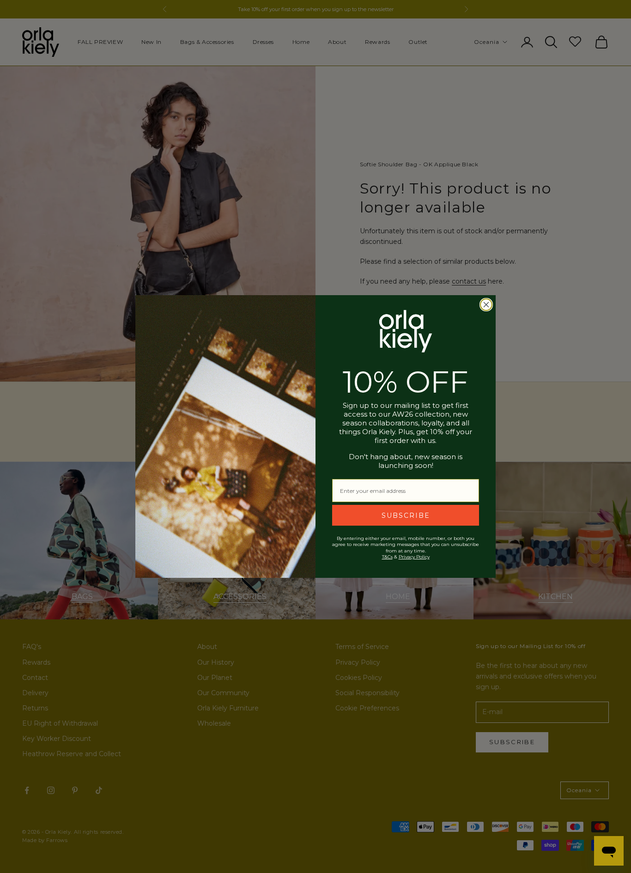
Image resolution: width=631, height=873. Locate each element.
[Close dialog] (486, 304)
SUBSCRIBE (406, 515)
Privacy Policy (414, 557)
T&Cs (387, 557)
